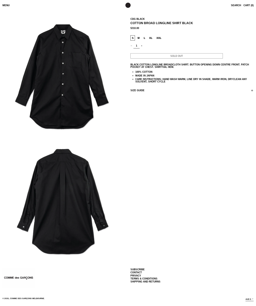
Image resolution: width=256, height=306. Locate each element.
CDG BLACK (137, 19)
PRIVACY (135, 275)
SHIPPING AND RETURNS (145, 281)
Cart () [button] (248, 5)
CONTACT (136, 272)
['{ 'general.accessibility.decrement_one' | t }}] (131, 46)
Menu (6, 5)
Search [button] (236, 5)
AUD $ (248, 299)
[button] (64, 74)
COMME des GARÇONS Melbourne (27, 298)
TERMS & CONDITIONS (143, 278)
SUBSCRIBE (137, 269)
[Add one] (142, 46)
